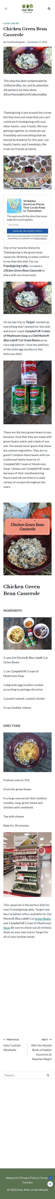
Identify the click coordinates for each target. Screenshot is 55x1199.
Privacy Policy (29, 1177)
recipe (15, 23)
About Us (12, 1177)
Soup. (6, 927)
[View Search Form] (49, 8)
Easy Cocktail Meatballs (12, 1044)
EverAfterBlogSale (15, 42)
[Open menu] (6, 8)
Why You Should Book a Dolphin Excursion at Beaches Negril (41, 1049)
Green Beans (43, 918)
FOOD (6, 23)
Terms (44, 1177)
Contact (27, 1182)
